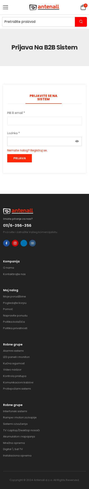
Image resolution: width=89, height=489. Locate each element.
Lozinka (13, 133)
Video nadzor (12, 370)
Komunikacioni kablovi (18, 382)
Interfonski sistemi (15, 411)
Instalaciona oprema (17, 456)
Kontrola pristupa (14, 376)
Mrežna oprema (14, 443)
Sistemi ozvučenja (15, 424)
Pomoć (8, 309)
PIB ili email (16, 113)
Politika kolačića (14, 322)
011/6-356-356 (17, 225)
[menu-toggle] (5, 7)
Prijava (19, 158)
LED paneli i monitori (16, 357)
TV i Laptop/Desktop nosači (21, 430)
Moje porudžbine (14, 296)
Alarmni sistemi (13, 351)
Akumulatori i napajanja (19, 436)
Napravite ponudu (15, 316)
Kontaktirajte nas (14, 274)
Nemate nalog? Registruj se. (27, 150)
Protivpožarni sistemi (17, 389)
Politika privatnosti (15, 328)
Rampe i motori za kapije (20, 417)
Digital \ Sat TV (13, 449)
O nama (8, 268)
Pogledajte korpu (14, 303)
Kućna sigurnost (14, 363)
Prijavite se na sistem (43, 97)
